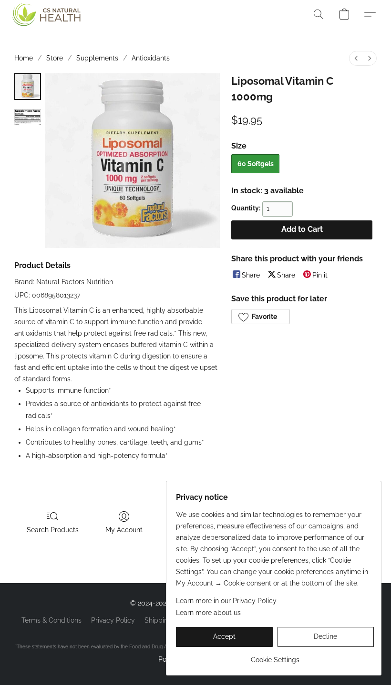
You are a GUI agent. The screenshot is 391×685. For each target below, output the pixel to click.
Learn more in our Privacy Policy (226, 601)
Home (23, 58)
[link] (275, 656)
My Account (124, 530)
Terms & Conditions (51, 620)
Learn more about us (208, 612)
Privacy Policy (113, 620)
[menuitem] (356, 58)
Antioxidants (151, 58)
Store (54, 58)
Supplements (97, 58)
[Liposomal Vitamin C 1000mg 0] (27, 86)
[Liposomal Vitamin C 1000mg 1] (27, 117)
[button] (43, 14)
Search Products (53, 530)
